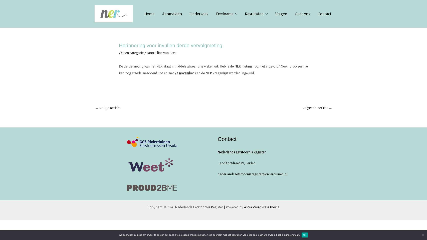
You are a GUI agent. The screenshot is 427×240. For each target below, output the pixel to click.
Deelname (225, 13)
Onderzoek (199, 13)
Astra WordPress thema (261, 207)
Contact (324, 13)
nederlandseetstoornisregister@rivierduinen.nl (252, 174)
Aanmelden (172, 13)
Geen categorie (132, 52)
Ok (304, 235)
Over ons (302, 13)
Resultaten (254, 13)
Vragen (281, 13)
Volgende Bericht (317, 107)
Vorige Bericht (107, 107)
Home (149, 13)
